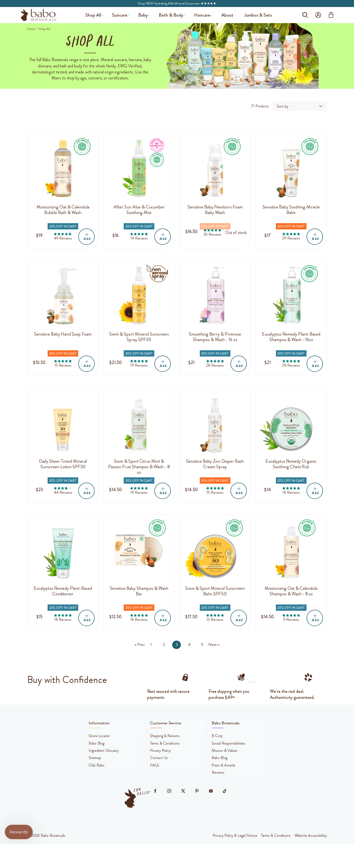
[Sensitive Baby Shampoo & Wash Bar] (139, 550)
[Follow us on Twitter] (183, 791)
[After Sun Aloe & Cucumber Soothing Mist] (139, 169)
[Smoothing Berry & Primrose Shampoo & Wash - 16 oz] (215, 296)
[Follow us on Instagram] (169, 791)
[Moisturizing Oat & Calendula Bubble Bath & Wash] (63, 169)
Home (31, 29)
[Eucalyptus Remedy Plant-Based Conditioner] (63, 550)
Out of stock (236, 233)
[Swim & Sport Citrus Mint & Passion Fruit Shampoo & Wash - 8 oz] (139, 423)
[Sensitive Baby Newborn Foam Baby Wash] (215, 169)
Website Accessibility (311, 835)
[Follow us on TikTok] (224, 791)
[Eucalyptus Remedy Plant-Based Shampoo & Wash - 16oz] (291, 296)
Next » (213, 645)
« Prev (140, 645)
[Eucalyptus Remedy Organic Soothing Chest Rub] (291, 423)
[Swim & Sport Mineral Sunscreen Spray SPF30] (139, 296)
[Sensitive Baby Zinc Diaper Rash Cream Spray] (215, 423)
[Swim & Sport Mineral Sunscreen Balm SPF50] (215, 550)
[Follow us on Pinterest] (197, 791)
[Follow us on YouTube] (210, 791)
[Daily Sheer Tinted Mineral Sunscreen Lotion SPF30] (63, 423)
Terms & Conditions (276, 835)
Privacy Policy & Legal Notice (235, 835)
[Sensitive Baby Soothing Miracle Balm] (291, 169)
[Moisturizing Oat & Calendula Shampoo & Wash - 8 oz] (291, 550)
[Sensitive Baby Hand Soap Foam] (63, 296)
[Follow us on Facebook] (155, 791)
